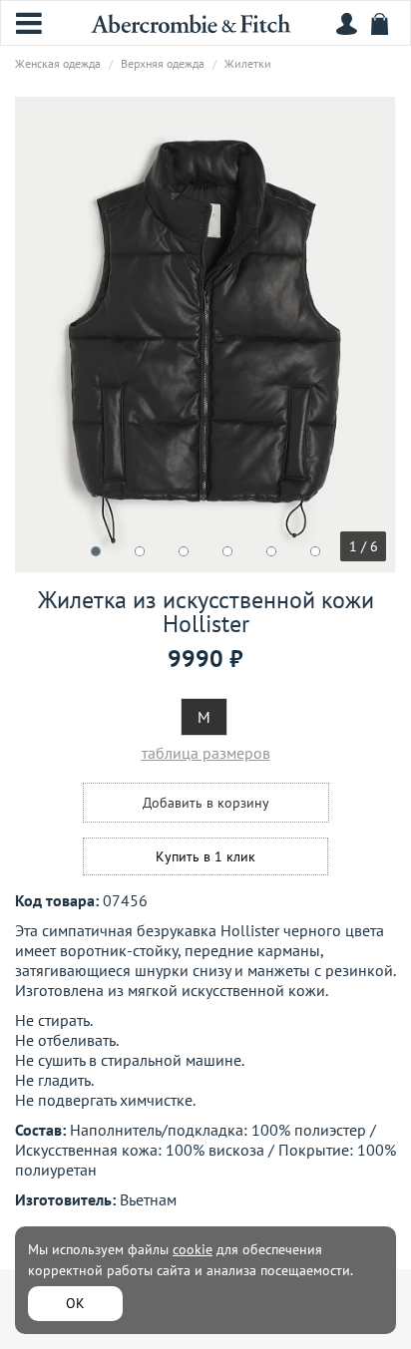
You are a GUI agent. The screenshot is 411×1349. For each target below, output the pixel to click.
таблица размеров (206, 753)
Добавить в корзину (206, 803)
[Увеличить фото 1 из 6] (205, 335)
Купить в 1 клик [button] (205, 856)
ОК (75, 1303)
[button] (96, 551)
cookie (192, 1249)
